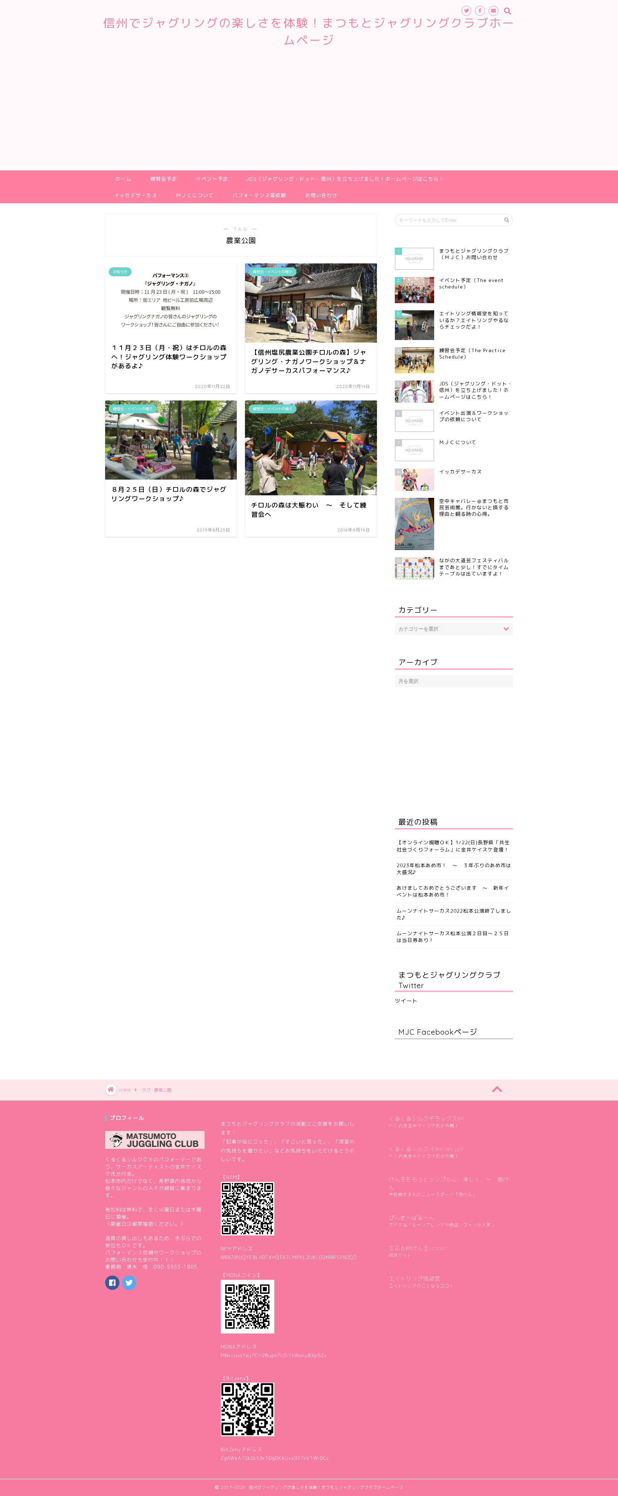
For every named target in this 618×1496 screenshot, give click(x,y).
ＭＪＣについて (195, 195)
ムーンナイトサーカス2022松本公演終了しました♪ (454, 914)
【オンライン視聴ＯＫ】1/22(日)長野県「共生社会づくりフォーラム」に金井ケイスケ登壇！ (453, 846)
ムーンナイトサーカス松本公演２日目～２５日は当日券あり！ (453, 936)
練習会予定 (163, 179)
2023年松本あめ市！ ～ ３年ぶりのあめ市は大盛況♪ (454, 868)
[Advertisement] (309, 117)
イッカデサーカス (135, 195)
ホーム (123, 179)
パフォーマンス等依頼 (259, 195)
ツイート (406, 1001)
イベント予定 (212, 179)
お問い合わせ (321, 195)
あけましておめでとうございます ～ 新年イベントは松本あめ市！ (453, 891)
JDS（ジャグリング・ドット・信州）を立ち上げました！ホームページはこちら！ (345, 179)
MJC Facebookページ (437, 1031)
